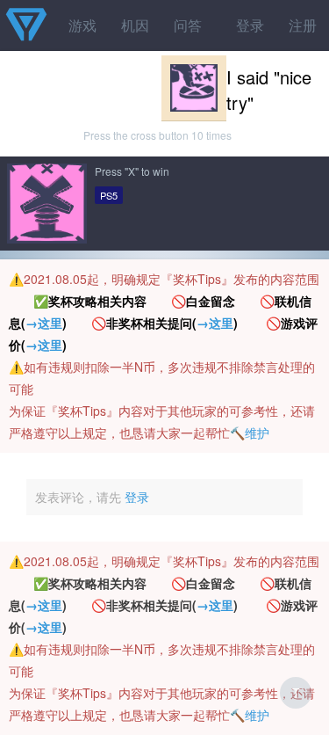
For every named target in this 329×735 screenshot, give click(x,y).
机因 (135, 25)
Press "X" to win (132, 171)
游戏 (82, 25)
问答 (188, 25)
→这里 (43, 322)
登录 (250, 25)
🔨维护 (249, 432)
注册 (303, 25)
